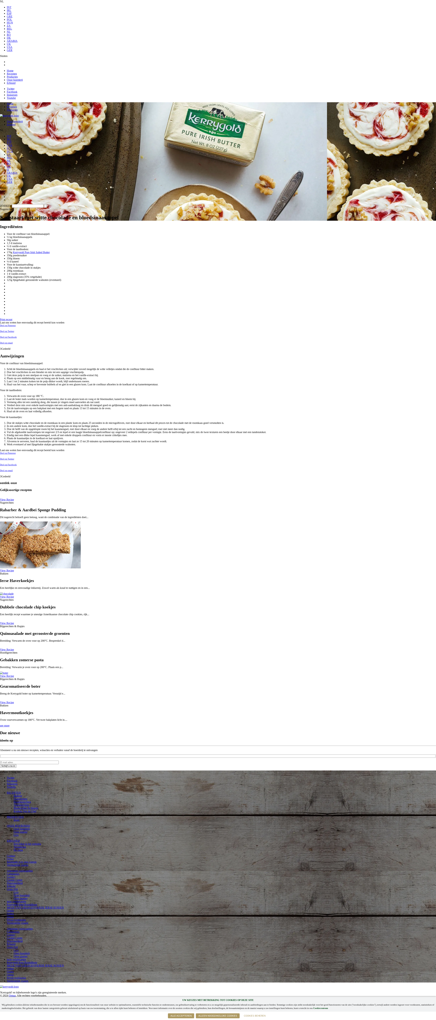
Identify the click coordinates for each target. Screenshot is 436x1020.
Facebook (12, 91)
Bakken (18, 795)
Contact (11, 855)
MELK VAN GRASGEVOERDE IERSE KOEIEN (35, 907)
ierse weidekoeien (16, 901)
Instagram (12, 94)
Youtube (11, 97)
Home (10, 70)
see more (5, 725)
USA (9, 47)
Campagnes (13, 873)
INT (9, 7)
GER (9, 50)
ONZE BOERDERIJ (18, 825)
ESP (9, 13)
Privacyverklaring (16, 919)
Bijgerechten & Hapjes (26, 808)
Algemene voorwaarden (20, 870)
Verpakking (20, 846)
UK (9, 44)
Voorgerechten (21, 805)
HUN (10, 22)
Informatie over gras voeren (21, 861)
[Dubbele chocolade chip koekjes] (7, 593)
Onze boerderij (15, 79)
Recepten (12, 73)
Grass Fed (12, 889)
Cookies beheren (255, 1016)
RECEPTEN (14, 792)
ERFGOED (13, 840)
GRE (9, 16)
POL (9, 19)
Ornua (10, 858)
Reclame (18, 850)
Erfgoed (11, 82)
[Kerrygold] (9, 115)
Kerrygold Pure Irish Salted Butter (31, 252)
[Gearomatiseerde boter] (4, 672)
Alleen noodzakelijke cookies (217, 1016)
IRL (9, 10)
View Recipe (7, 499)
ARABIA (12, 41)
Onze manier (20, 831)
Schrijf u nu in (8, 766)
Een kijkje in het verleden (27, 843)
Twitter (10, 88)
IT (8, 169)
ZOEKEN (5, 205)
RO (9, 34)
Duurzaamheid (15, 883)
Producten (12, 76)
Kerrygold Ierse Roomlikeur (22, 904)
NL (9, 31)
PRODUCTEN (15, 816)
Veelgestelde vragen (17, 865)
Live (16, 835)
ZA (9, 25)
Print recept (6, 319)
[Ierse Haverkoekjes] (40, 567)
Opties (10, 910)
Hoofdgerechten (22, 801)
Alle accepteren (181, 1016)
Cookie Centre (14, 880)
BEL (9, 28)
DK (9, 37)
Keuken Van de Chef (25, 811)
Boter (17, 820)
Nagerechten (20, 798)
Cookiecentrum (320, 1008)
